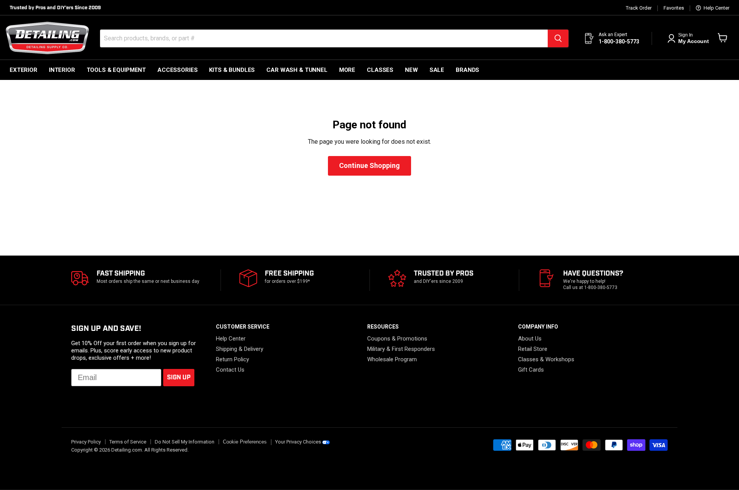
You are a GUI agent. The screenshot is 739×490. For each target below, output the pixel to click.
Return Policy (232, 359)
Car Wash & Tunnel (296, 69)
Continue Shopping (369, 165)
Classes (380, 69)
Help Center (715, 8)
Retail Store (532, 348)
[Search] (558, 38)
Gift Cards (531, 369)
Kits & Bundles (232, 69)
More (347, 69)
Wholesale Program (392, 359)
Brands (467, 69)
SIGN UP (179, 378)
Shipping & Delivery (239, 348)
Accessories (177, 69)
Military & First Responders (401, 348)
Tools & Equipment (116, 69)
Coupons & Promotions (397, 338)
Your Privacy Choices (298, 442)
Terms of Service (127, 442)
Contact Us (230, 369)
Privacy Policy (86, 442)
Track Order (639, 8)
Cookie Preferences (245, 442)
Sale (437, 69)
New (411, 69)
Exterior (23, 69)
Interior (62, 69)
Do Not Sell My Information (184, 442)
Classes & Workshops (546, 359)
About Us (530, 338)
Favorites (674, 8)
